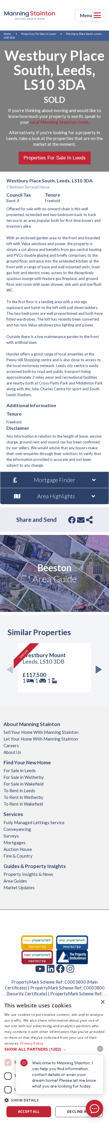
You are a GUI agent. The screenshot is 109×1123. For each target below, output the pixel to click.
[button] (54, 1100)
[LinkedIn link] (50, 968)
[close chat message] (100, 1049)
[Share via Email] (81, 519)
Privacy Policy (31, 1043)
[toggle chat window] (94, 1108)
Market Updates (19, 887)
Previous (11, 671)
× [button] (102, 1002)
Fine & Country (18, 855)
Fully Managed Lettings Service (34, 822)
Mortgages (14, 842)
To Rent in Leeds (19, 790)
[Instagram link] (70, 968)
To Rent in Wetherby (23, 797)
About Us (12, 752)
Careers (11, 745)
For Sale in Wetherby (23, 777)
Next (97, 671)
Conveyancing (17, 829)
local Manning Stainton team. (59, 122)
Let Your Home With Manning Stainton (40, 738)
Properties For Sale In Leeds (38, 33)
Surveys (11, 835)
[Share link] (89, 519)
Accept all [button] (29, 1111)
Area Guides (15, 880)
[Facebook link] (60, 968)
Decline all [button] (79, 1111)
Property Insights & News (28, 874)
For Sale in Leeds (19, 770)
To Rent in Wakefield (23, 803)
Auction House (17, 849)
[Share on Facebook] (72, 519)
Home (7, 33)
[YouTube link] (40, 968)
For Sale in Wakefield (23, 783)
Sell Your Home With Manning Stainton (40, 732)
